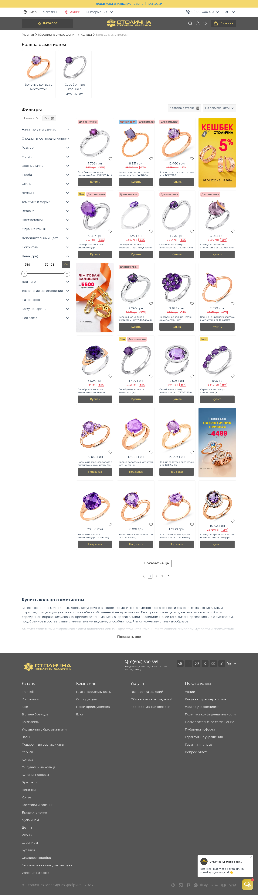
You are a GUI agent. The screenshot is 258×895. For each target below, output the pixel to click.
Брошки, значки (34, 812)
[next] (168, 576)
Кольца (27, 759)
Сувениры (30, 842)
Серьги (27, 752)
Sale (25, 706)
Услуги (137, 683)
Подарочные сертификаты (43, 744)
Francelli (28, 691)
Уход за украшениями (202, 706)
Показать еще (156, 563)
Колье (26, 797)
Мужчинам (30, 820)
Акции (75, 12)
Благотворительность (93, 691)
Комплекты (31, 722)
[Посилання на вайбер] (196, 663)
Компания (86, 683)
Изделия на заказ (35, 872)
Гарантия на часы (199, 744)
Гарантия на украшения (204, 737)
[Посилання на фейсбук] (205, 663)
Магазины (51, 12)
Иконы (27, 835)
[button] (198, 23)
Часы (26, 737)
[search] (190, 23)
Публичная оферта (200, 729)
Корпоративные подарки (150, 706)
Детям (27, 827)
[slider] (24, 274)
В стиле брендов (35, 714)
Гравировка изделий (147, 691)
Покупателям (198, 683)
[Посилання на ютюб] (213, 663)
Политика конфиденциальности (210, 714)
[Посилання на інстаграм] (188, 663)
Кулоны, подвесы (35, 774)
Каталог (50, 23)
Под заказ (95, 472)
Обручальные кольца (39, 767)
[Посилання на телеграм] (180, 663)
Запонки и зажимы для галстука (47, 865)
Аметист (29, 118)
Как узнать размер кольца (205, 699)
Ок (66, 264)
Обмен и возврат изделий (151, 699)
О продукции (86, 699)
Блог (80, 714)
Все (46, 118)
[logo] (129, 23)
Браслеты (29, 782)
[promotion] (217, 186)
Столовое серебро (36, 857)
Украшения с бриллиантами (44, 729)
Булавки (28, 850)
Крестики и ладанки (37, 805)
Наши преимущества (93, 706)
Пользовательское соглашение (209, 722)
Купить (95, 182)
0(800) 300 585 (203, 11)
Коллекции (30, 699)
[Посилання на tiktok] (221, 663)
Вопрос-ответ (196, 752)
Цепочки (29, 789)
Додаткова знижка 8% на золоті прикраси (129, 3)
